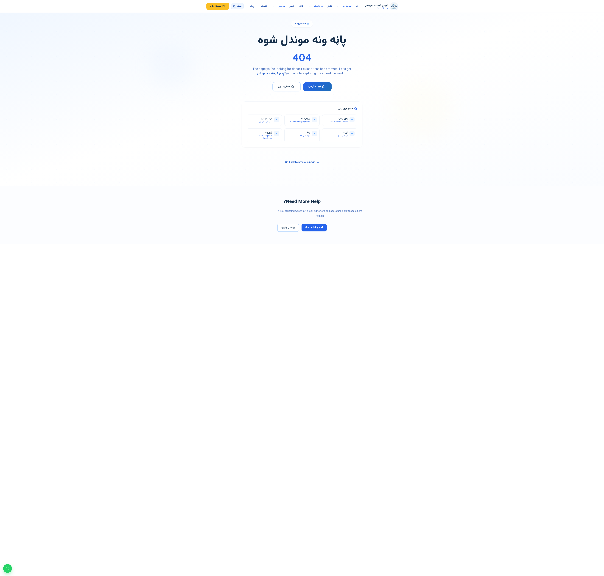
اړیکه (252, 6)
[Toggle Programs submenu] (309, 6)
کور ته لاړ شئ (314, 86)
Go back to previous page (300, 162)
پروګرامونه (318, 6)
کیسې (291, 6)
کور (356, 6)
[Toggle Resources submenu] (273, 6)
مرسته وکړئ (215, 6)
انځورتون (264, 6)
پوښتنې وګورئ (288, 227)
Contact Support (314, 227)
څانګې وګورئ (284, 86)
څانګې (329, 6)
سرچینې (281, 6)
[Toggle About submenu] (338, 6)
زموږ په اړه (347, 6)
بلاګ (301, 6)
